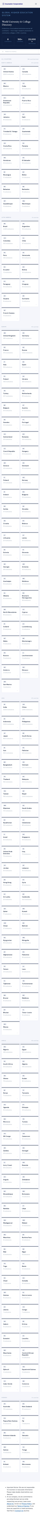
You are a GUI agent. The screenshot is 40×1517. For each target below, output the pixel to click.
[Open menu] (36, 3)
